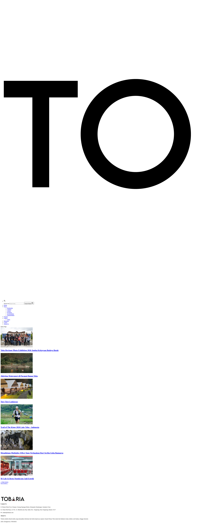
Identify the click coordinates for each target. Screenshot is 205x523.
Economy (9, 312)
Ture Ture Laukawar (9, 402)
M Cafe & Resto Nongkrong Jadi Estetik (17, 479)
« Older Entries (4, 482)
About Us (6, 324)
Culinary (9, 309)
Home (5, 305)
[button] (4, 301)
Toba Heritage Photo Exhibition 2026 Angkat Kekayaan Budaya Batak (30, 350)
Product (6, 316)
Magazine (6, 321)
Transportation (10, 315)
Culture (9, 311)
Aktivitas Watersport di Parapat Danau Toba (19, 376)
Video (8, 319)
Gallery (6, 318)
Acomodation (10, 314)
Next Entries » (4, 483)
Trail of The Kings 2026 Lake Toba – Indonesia (20, 427)
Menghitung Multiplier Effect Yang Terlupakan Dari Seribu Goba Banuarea (32, 453)
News (5, 306)
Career (5, 322)
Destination (10, 308)
